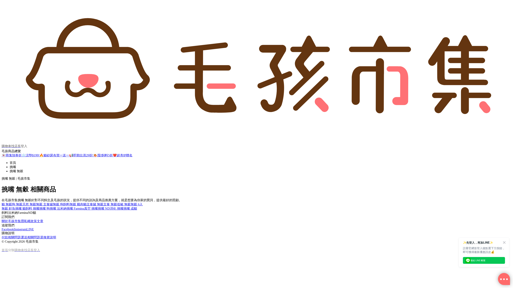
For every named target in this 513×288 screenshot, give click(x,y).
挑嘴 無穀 (16, 171)
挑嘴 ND (104, 208)
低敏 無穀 (124, 204)
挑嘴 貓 (20, 208)
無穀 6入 (137, 204)
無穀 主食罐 (44, 204)
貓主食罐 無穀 (93, 204)
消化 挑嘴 (116, 208)
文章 (40, 221)
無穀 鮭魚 (8, 208)
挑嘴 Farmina (75, 208)
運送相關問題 (30, 237)
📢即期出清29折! (81, 155)
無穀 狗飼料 (61, 204)
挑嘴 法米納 (58, 208)
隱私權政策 (29, 221)
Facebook (8, 229)
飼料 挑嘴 (32, 208)
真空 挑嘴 (91, 208)
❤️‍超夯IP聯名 (122, 155)
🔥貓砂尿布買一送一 (54, 155)
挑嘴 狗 (44, 208)
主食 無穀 (110, 204)
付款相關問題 (11, 237)
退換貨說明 (48, 237)
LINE (30, 229)
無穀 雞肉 (76, 204)
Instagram (20, 229)
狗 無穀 (17, 204)
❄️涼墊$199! (30, 155)
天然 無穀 (29, 204)
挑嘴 (13, 167)
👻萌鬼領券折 (12, 155)
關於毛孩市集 (11, 221)
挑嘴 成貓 (130, 208)
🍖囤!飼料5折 (103, 155)
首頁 (13, 162)
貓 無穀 (7, 204)
